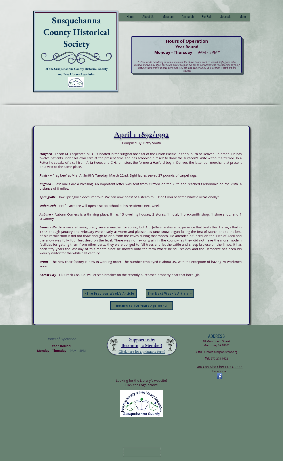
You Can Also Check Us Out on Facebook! (220, 368)
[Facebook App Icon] (219, 376)
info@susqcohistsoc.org (221, 352)
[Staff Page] (142, 452)
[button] (188, 17)
